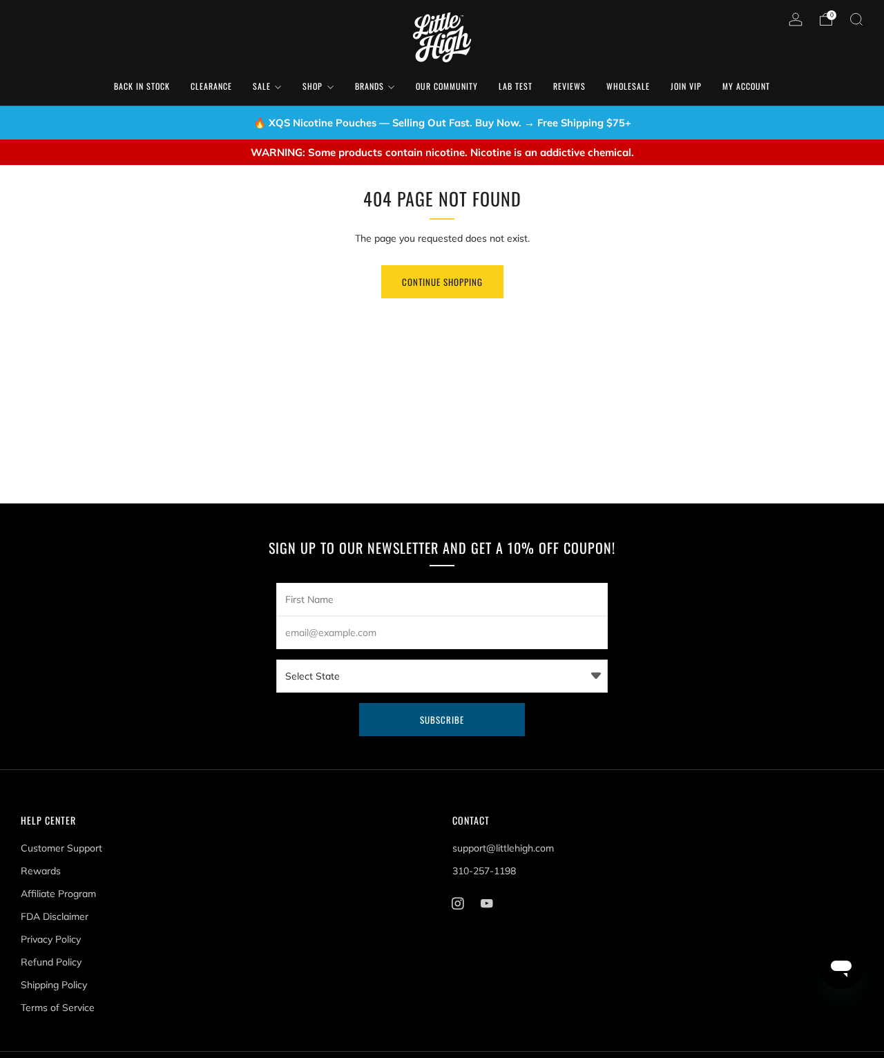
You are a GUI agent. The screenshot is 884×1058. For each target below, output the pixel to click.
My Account (746, 86)
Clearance (211, 86)
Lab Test (515, 86)
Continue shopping (442, 282)
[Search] (856, 19)
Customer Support (61, 848)
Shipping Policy (54, 985)
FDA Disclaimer (54, 916)
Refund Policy (51, 962)
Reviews (569, 86)
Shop (312, 86)
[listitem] (442, 123)
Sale (262, 86)
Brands (369, 86)
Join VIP (686, 86)
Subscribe (442, 720)
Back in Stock (142, 86)
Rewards (41, 871)
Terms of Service (58, 1007)
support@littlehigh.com (503, 848)
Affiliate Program (58, 893)
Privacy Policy (51, 939)
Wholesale (628, 86)
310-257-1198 (484, 871)
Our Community (447, 86)
